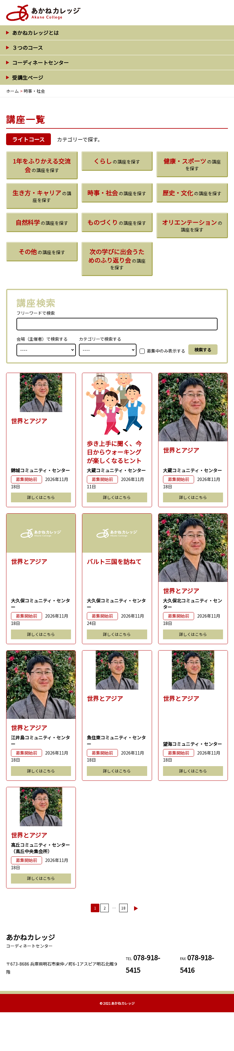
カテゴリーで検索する (100, 339)
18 (123, 907)
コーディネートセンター (40, 62)
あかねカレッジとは (35, 32)
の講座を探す (42, 165)
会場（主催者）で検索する (42, 339)
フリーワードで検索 (35, 313)
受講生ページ (27, 77)
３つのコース (27, 47)
